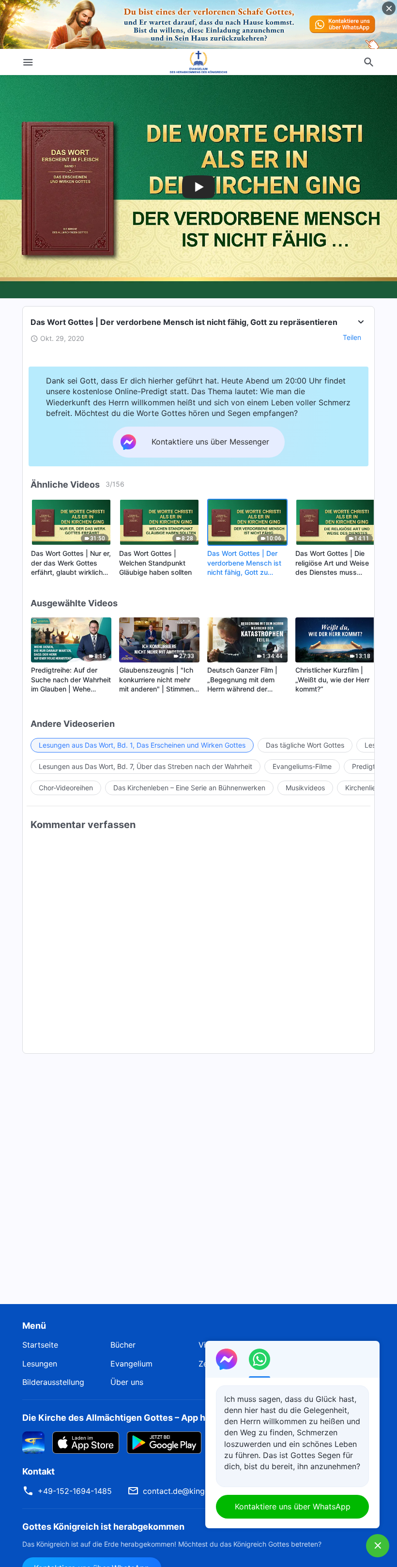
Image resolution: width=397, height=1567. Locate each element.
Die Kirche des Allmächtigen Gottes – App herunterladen (141, 1418)
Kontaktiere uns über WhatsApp (293, 1506)
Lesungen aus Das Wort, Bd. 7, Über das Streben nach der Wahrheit (145, 766)
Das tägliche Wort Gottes (305, 745)
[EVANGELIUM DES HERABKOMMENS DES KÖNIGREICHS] (198, 62)
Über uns (126, 1382)
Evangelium (131, 1363)
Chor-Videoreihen (66, 788)
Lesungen (39, 1363)
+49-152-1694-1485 (75, 1491)
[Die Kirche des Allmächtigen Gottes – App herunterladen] (33, 1441)
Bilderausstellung (53, 1382)
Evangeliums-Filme (302, 766)
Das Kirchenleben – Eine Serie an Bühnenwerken (189, 788)
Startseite (40, 1345)
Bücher (123, 1345)
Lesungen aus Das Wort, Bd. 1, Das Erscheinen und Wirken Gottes (142, 745)
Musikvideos (305, 788)
